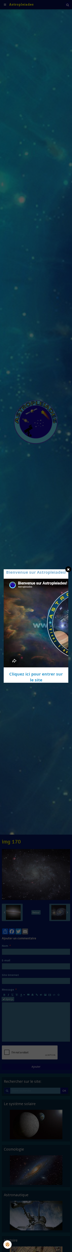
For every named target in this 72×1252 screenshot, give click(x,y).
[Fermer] (68, 569)
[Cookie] (7, 1244)
